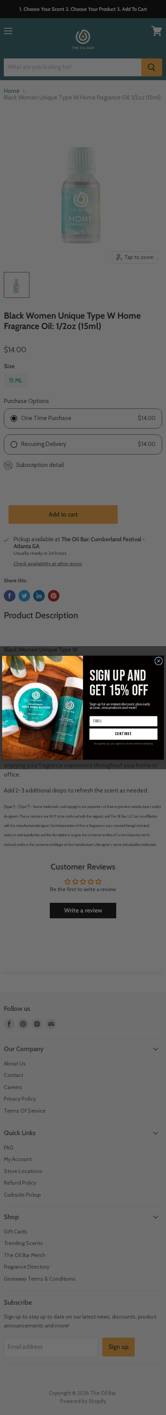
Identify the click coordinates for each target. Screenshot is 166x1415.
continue (123, 733)
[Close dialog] (159, 660)
